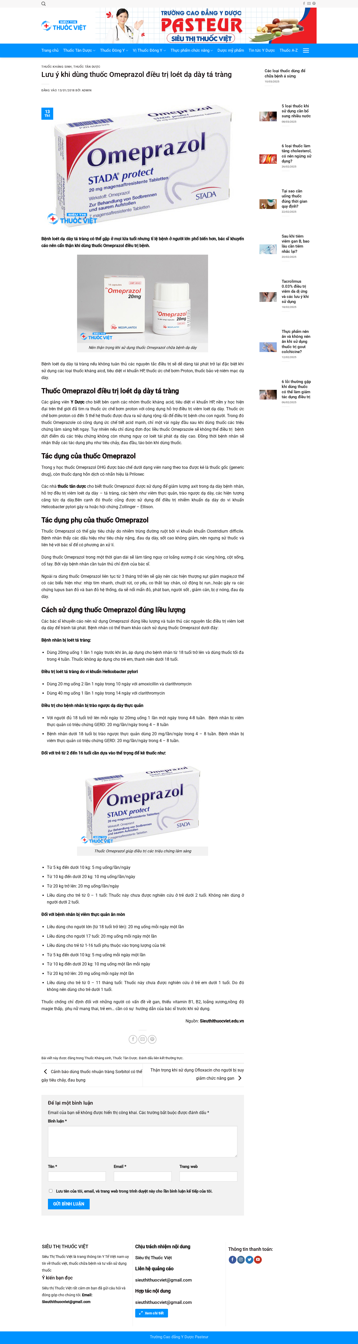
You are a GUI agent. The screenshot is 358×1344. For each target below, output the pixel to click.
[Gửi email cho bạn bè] (142, 1039)
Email (120, 1166)
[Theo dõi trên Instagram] (241, 1260)
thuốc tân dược (72, 486)
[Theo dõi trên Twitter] (249, 1260)
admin (87, 90)
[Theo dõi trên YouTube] (258, 1260)
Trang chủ (49, 50)
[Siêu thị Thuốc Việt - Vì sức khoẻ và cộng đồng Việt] (64, 25)
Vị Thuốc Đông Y (147, 50)
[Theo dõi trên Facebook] (304, 4)
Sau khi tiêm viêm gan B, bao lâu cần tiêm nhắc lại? (296, 244)
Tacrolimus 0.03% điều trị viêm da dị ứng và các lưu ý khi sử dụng (295, 291)
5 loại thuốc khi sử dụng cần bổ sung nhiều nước (296, 111)
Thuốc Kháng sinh (56, 67)
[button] (43, 4)
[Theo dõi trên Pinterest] (314, 4)
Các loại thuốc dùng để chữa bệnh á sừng (285, 73)
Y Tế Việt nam (113, 1256)
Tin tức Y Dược (262, 50)
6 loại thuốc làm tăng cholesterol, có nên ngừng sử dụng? (296, 154)
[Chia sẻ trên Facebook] (133, 1039)
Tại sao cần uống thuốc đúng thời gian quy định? (294, 199)
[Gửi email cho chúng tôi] (309, 4)
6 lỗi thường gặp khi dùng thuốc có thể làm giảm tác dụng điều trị (296, 389)
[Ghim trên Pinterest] (152, 1039)
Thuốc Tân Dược (77, 50)
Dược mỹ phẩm (231, 50)
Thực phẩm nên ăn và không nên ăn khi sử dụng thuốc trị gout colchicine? (296, 341)
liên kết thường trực (168, 1058)
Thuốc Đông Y (112, 50)
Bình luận (57, 1121)
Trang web (189, 1166)
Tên (52, 1166)
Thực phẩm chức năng (190, 50)
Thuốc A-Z (289, 50)
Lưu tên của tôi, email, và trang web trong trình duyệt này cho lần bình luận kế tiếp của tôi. (134, 1191)
